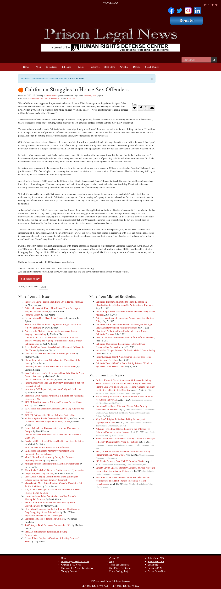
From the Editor (32, 314)
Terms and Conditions (119, 564)
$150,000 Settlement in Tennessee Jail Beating (46, 531)
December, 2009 (89, 95)
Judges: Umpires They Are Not (39, 473)
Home (26, 66)
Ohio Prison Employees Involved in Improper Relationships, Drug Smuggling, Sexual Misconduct (52, 510)
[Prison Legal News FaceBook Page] (171, 9)
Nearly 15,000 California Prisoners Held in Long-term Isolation (54, 440)
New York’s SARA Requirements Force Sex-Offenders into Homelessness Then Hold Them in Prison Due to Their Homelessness (123, 480)
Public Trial (113, 413)
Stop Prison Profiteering (120, 567)
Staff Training (117, 403)
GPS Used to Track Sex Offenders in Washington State (50, 353)
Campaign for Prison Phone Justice (77, 567)
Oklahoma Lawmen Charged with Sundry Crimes (47, 421)
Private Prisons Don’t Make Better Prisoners (45, 317)
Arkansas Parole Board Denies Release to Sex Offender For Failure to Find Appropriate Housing (123, 430)
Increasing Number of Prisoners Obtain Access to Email (50, 366)
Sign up (213, 4)
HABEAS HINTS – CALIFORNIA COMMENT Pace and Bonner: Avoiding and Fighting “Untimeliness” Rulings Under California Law (53, 340)
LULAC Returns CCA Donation (39, 379)
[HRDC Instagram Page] (188, 9)
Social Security (119, 464)
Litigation (66, 66)
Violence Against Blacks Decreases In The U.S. (46, 418)
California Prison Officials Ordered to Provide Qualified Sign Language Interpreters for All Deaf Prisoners (124, 326)
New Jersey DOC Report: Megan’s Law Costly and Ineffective (53, 389)
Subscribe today (76, 78)
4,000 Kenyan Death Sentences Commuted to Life (48, 525)
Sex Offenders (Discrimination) (137, 484)
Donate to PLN (155, 567)
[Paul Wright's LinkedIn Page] (197, 9)
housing (108, 435)
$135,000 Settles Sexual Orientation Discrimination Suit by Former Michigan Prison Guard (123, 453)
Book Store (109, 66)
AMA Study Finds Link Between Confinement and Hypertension (54, 470)
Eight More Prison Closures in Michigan (43, 515)
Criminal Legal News (71, 564)
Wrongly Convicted (70, 571)
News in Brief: (31, 534)
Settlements (112, 458)
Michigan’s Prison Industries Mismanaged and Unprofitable (52, 463)
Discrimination (33, 98)
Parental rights (110, 393)
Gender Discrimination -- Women (120, 445)
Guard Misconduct (146, 455)
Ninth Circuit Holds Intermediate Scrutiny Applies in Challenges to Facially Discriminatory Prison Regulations (125, 440)
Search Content (152, 66)
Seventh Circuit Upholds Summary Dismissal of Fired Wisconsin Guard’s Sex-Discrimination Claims (125, 469)
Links (80, 66)
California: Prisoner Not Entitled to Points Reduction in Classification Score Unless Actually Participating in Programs (124, 303)
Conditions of (117, 435)
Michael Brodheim (51, 95)
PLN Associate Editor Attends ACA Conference (47, 447)
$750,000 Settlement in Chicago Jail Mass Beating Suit (50, 415)
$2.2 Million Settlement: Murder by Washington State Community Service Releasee (49, 452)
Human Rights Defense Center (75, 561)
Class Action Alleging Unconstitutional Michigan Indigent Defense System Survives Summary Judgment (51, 478)
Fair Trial (106, 416)
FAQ (111, 561)
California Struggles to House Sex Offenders (45, 518)
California (71, 98)
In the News (51, 66)
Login (204, 4)
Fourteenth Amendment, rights (128, 393)
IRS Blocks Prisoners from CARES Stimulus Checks (120, 461)
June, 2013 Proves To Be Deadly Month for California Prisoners (125, 337)
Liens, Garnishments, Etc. (136, 464)
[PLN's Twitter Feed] (179, 9)
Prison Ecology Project (120, 571)
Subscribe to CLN (156, 561)
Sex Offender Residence (49, 98)
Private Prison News (157, 571)
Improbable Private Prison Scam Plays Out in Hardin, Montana (54, 301)
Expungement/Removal (117, 426)
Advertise (124, 66)
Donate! (136, 66)
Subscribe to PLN (156, 558)
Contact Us (114, 558)
